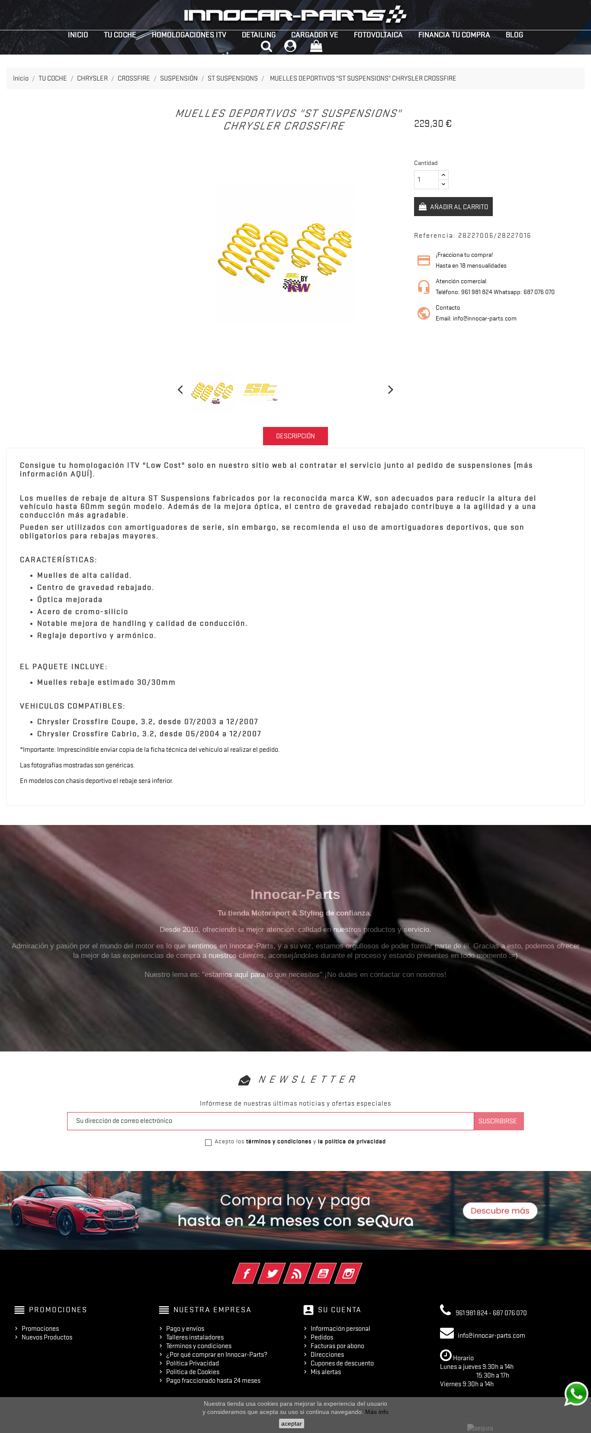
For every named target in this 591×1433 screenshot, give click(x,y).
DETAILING (259, 34)
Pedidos (322, 1337)
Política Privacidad (192, 1363)
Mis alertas (326, 1372)
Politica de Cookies (192, 1372)
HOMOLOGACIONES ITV (189, 34)
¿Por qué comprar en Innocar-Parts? (216, 1355)
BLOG (514, 34)
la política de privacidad (352, 1141)
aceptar (291, 1423)
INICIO (78, 34)
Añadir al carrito (458, 207)
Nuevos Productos (47, 1337)
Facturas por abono (337, 1346)
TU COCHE (120, 34)
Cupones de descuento (342, 1363)
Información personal (340, 1329)
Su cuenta (340, 1309)
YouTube (334, 1267)
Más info (377, 1411)
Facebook (258, 1267)
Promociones (40, 1329)
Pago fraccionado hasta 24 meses (213, 1380)
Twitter (283, 1267)
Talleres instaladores (195, 1337)
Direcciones (327, 1355)
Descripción (295, 436)
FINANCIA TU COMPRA (454, 34)
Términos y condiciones (198, 1346)
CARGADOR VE (314, 34)
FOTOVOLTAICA (378, 34)
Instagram (360, 1267)
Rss (309, 1267)
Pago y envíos (185, 1329)
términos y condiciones (279, 1141)
